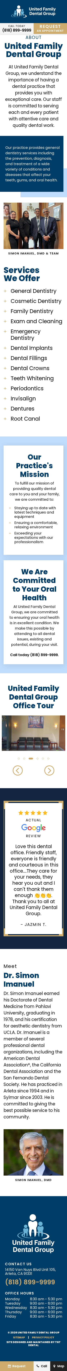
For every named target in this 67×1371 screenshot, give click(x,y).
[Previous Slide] (18, 770)
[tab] (19, 758)
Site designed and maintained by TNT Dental (33, 1344)
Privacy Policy (43, 1337)
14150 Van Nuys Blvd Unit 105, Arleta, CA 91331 (30, 1272)
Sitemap (19, 1337)
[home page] (33, 11)
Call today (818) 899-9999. (34, 655)
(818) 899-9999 (16, 30)
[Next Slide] (49, 770)
